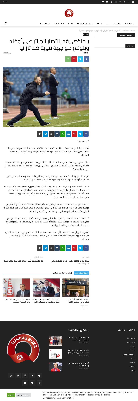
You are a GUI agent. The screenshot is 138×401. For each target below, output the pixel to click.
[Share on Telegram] (45, 134)
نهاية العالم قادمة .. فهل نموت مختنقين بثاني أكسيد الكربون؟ (70, 262)
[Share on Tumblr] (57, 134)
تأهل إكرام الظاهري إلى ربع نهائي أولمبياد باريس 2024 (78, 364)
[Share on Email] (39, 134)
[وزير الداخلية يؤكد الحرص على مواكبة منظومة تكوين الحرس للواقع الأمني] (46, 287)
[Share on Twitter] (80, 134)
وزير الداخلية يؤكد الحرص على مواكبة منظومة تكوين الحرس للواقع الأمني (46, 300)
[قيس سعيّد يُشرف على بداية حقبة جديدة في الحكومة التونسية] (55, 341)
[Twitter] (107, 2)
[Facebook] (129, 2)
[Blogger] (133, 2)
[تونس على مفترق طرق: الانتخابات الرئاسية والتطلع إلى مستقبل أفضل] (55, 354)
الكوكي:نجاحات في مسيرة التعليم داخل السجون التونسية (17, 300)
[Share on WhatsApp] (62, 134)
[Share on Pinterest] (74, 134)
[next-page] (82, 307)
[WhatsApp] (68, 59)
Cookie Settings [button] (23, 395)
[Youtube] (103, 2)
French (5, 2)
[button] (6, 23)
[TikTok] (111, 2)
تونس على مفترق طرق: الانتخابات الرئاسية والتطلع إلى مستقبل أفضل (78, 351)
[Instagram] (124, 2)
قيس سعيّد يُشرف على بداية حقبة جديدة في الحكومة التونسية (78, 338)
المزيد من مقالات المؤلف (62, 273)
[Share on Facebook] (86, 134)
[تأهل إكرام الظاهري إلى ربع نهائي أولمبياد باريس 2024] (55, 366)
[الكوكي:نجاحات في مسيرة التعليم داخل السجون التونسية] (16, 287)
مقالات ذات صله (81, 273)
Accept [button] (10, 395)
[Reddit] (116, 2)
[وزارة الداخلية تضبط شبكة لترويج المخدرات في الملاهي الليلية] (75, 287)
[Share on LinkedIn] (68, 134)
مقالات (125, 30)
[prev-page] (86, 307)
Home (133, 30)
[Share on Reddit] (51, 134)
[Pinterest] (120, 2)
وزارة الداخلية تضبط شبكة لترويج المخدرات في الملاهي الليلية (77, 300)
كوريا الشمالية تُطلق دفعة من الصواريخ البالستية (23, 260)
